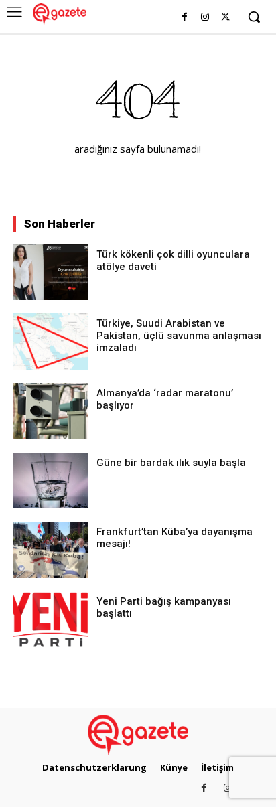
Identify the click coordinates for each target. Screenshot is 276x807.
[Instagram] (204, 17)
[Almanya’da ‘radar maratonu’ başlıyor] (50, 411)
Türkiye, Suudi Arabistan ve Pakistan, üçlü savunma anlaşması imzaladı (178, 335)
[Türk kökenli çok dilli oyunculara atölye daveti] (50, 272)
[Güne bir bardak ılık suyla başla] (50, 481)
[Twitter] (225, 17)
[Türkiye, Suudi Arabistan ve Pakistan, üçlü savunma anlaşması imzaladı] (50, 341)
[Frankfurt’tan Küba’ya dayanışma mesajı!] (50, 550)
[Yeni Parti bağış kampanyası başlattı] (50, 619)
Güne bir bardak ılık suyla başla (171, 463)
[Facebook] (184, 17)
